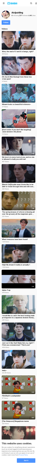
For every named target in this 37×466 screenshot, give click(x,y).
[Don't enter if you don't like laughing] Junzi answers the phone (16, 131)
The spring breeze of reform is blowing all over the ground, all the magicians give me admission (18, 213)
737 (20, 15)
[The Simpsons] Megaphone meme (15, 421)
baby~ (4, 370)
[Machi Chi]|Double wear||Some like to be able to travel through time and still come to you (18, 186)
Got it (26, 460)
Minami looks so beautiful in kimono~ (16, 104)
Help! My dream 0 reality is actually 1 (16, 265)
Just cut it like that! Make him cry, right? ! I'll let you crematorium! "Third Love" (18, 344)
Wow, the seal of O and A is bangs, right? (18, 52)
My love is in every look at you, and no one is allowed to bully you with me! (18, 158)
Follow (5, 22)
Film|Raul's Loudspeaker (11, 396)
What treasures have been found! (15, 239)
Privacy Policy (23, 455)
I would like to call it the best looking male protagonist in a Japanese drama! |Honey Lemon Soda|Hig (18, 317)
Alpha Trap (6, 290)
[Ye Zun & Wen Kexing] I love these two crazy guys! (17, 78)
